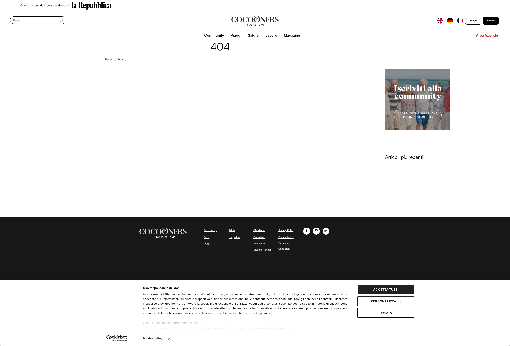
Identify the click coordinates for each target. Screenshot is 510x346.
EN (440, 21)
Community (214, 35)
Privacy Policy (286, 230)
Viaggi (236, 35)
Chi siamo (259, 230)
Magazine (292, 35)
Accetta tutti (386, 289)
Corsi (206, 237)
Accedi (473, 20)
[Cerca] (61, 20)
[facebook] (306, 230)
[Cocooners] (255, 21)
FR (460, 21)
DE (450, 21)
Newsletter (259, 243)
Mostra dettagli (153, 338)
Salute (253, 35)
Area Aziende (487, 35)
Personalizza (383, 301)
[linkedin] (326, 230)
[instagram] (316, 230)
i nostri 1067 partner (166, 294)
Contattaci (259, 237)
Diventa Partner (262, 249)
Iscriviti (491, 20)
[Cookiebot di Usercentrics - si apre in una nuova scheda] (116, 338)
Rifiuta (386, 312)
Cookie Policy (286, 237)
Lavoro (271, 35)
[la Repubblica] (91, 5)
